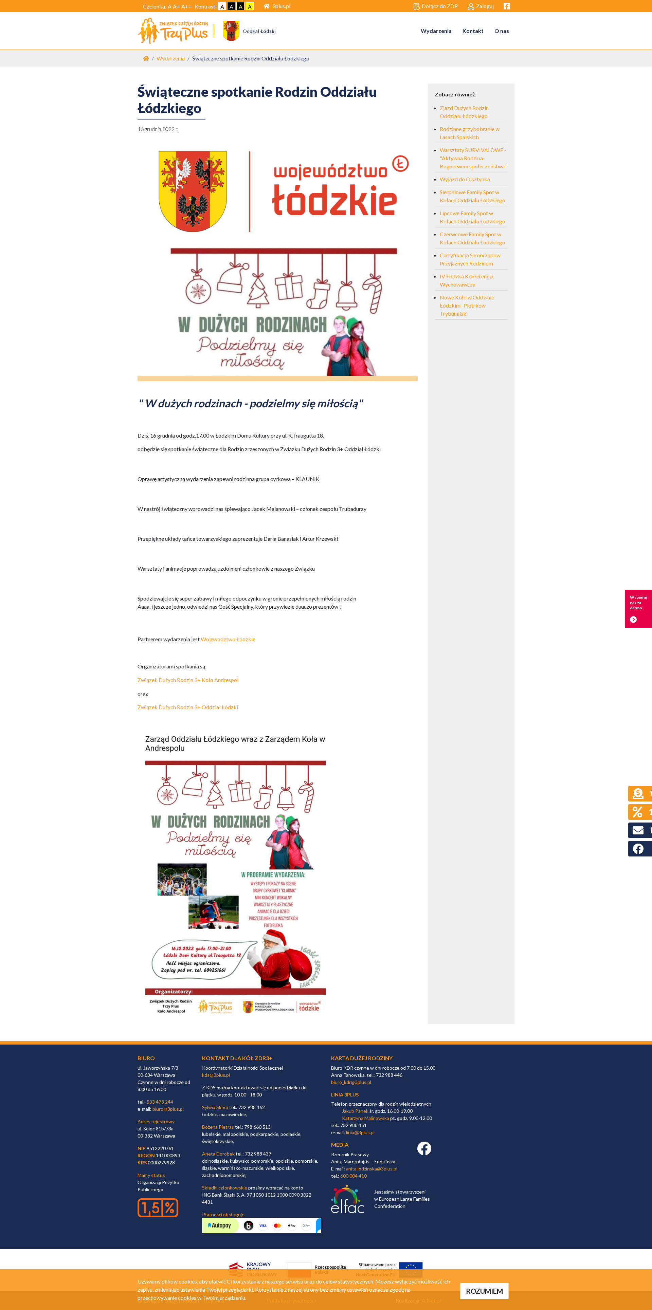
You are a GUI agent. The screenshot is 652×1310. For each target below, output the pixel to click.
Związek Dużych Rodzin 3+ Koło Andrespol (188, 680)
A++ (186, 6)
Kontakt (473, 30)
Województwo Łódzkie (228, 639)
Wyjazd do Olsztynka (465, 179)
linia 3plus (345, 1094)
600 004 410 (353, 1176)
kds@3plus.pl (216, 1075)
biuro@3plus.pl (168, 1109)
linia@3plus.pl (360, 1132)
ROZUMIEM (484, 1291)
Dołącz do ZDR (440, 6)
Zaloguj (485, 6)
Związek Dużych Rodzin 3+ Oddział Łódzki (188, 707)
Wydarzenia (436, 30)
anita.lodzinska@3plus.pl (371, 1168)
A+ (176, 6)
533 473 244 (160, 1102)
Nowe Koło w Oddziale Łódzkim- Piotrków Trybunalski (467, 305)
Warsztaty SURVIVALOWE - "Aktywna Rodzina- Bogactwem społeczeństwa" (473, 158)
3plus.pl (281, 6)
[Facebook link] (424, 1152)
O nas (501, 30)
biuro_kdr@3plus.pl (351, 1082)
